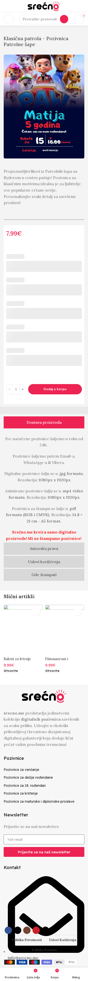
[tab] (44, 422)
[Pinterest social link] (36, 930)
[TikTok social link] (45, 930)
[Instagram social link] (27, 930)
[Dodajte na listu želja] (36, 611)
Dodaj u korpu (55, 389)
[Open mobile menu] (8, 19)
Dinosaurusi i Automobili (56, 661)
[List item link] (44, 769)
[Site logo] (44, 5)
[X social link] (17, 930)
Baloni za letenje (17, 659)
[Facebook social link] (8, 930)
